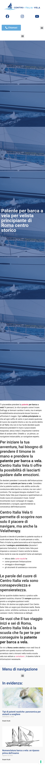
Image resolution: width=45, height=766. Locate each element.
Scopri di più (6, 721)
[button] (42, 28)
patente (25, 404)
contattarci (19, 656)
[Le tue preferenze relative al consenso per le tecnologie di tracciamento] (41, 761)
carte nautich (20, 559)
